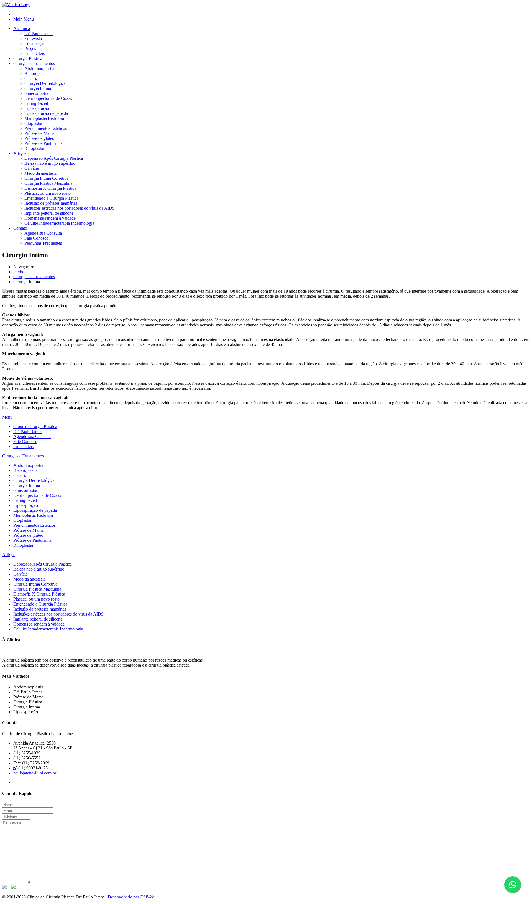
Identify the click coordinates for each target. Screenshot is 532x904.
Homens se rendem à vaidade (50, 218)
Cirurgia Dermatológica (45, 83)
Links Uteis (34, 53)
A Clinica (21, 28)
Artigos (19, 153)
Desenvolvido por (131, 897)
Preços (30, 48)
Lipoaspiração (36, 108)
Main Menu (23, 19)
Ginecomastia (36, 93)
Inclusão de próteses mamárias (50, 203)
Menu (7, 417)
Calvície (31, 168)
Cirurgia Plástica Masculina (48, 183)
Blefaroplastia (36, 73)
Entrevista (33, 38)
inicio (18, 271)
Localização (34, 43)
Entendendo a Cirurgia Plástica (51, 198)
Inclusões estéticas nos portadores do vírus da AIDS (69, 208)
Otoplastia (33, 123)
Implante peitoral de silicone (48, 213)
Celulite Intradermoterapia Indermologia (59, 223)
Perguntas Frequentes (43, 243)
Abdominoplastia (39, 68)
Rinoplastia (34, 148)
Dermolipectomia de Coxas (48, 98)
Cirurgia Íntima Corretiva (46, 178)
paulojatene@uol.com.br (34, 773)
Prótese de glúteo (39, 138)
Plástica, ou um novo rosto (47, 193)
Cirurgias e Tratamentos (34, 63)
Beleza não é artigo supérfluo (49, 163)
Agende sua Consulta (43, 233)
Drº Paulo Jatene (38, 33)
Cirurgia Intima (37, 88)
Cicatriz (31, 78)
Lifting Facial (36, 103)
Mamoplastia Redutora (44, 118)
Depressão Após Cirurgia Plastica (53, 158)
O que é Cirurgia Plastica (35, 426)
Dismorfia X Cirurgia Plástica (50, 188)
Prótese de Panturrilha (43, 143)
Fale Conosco (36, 238)
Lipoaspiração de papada (46, 113)
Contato (20, 228)
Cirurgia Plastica (27, 58)
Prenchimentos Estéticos (45, 128)
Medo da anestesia (40, 173)
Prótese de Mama (39, 133)
